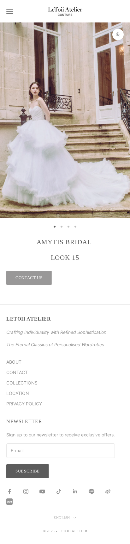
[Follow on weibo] (108, 491)
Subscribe (27, 471)
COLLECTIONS (22, 382)
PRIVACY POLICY (24, 403)
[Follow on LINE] (91, 491)
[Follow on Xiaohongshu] (9, 501)
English (62, 518)
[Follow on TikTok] (59, 491)
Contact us (29, 277)
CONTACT (17, 372)
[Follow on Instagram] (26, 491)
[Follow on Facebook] (9, 491)
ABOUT (13, 362)
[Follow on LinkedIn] (75, 491)
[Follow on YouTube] (42, 491)
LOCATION (17, 393)
